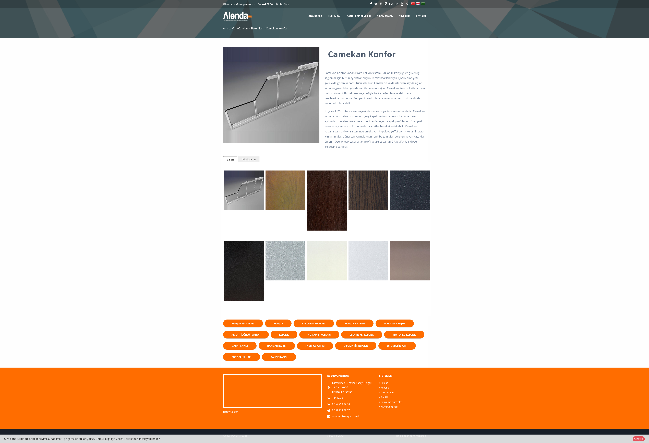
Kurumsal (334, 16)
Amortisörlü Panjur (246, 334)
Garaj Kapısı (240, 345)
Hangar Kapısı (276, 345)
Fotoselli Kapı (241, 357)
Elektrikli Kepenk (362, 334)
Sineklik (404, 16)
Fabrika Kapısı (315, 345)
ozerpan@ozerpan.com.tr (240, 4)
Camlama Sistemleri (251, 28)
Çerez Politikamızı (127, 439)
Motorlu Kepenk (404, 334)
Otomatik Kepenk (356, 345)
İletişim (420, 16)
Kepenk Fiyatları (319, 334)
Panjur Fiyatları (243, 323)
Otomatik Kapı (397, 345)
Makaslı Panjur (394, 323)
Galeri (230, 159)
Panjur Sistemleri (359, 16)
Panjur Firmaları (314, 323)
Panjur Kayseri (354, 323)
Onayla (638, 439)
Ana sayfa (315, 16)
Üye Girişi (283, 4)
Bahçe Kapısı (278, 357)
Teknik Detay (249, 159)
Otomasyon (385, 16)
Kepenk (284, 334)
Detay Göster (230, 411)
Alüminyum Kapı (389, 406)
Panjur (278, 323)
